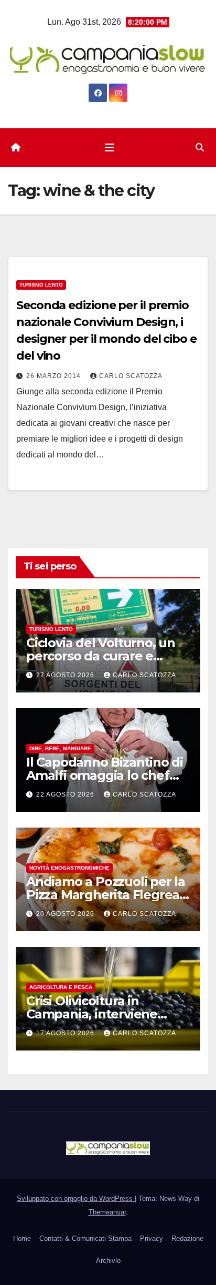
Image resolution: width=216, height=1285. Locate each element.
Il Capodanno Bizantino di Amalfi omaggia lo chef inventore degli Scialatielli (105, 775)
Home (22, 1238)
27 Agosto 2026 (66, 675)
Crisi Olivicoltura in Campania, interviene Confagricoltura (91, 1014)
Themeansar (107, 1212)
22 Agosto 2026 (66, 794)
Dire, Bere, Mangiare (60, 748)
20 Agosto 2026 (66, 913)
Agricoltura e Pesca (60, 987)
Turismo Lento (41, 285)
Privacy (151, 1238)
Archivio (108, 1260)
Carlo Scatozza (131, 376)
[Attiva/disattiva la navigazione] (109, 148)
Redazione (187, 1238)
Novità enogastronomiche (69, 868)
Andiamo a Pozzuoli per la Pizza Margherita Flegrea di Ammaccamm (105, 894)
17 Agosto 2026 (66, 1033)
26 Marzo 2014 (54, 376)
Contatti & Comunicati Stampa (85, 1238)
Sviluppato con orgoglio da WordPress (76, 1198)
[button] (200, 147)
